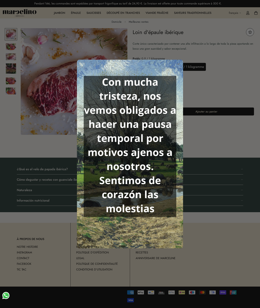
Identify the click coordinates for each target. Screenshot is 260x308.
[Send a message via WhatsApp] (6, 295)
